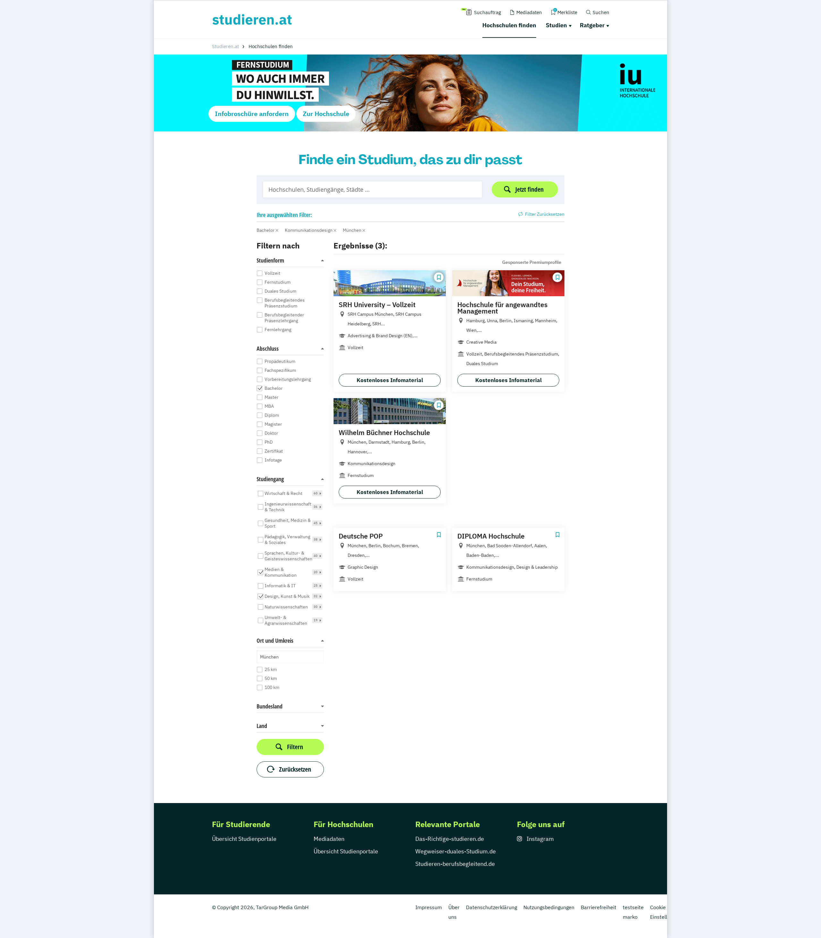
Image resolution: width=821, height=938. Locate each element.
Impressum (428, 907)
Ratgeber (592, 25)
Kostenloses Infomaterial (390, 380)
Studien (556, 25)
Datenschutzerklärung (491, 907)
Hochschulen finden (509, 25)
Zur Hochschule (326, 113)
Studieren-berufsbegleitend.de (455, 863)
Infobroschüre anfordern (252, 113)
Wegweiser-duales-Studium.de (455, 851)
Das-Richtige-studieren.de (449, 838)
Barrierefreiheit (598, 907)
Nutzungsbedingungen (548, 907)
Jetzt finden (529, 189)
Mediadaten (329, 838)
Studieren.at (225, 46)
